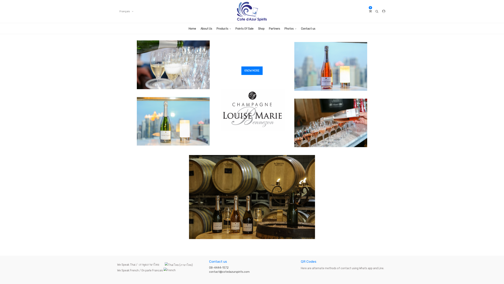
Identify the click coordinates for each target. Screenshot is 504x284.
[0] (370, 11)
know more (252, 70)
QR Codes (308, 261)
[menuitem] (192, 28)
